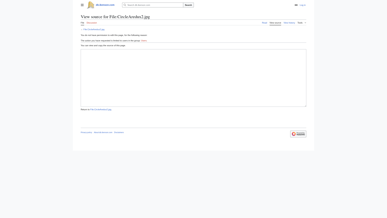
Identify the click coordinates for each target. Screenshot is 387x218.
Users (144, 40)
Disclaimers (119, 132)
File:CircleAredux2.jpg (93, 29)
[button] (82, 5)
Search (188, 5)
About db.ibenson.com (103, 132)
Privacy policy (86, 132)
